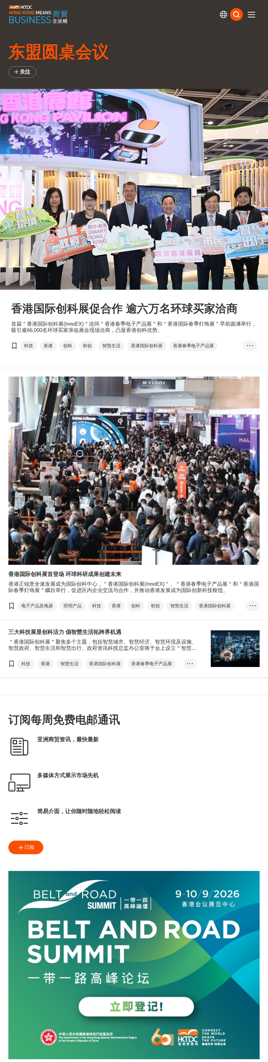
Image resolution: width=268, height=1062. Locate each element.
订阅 (29, 847)
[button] (251, 14)
